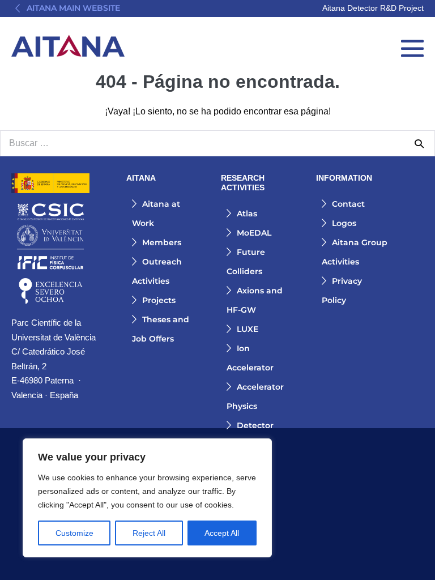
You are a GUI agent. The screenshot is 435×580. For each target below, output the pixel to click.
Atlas (247, 213)
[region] (147, 497)
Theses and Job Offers (160, 329)
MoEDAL (254, 233)
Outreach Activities (157, 271)
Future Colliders (246, 261)
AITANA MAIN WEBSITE (73, 8)
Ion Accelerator (250, 358)
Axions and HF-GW (255, 300)
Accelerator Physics (255, 396)
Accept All (221, 533)
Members (161, 242)
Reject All (149, 533)
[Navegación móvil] (412, 48)
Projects (159, 300)
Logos (344, 223)
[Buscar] (419, 143)
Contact (348, 204)
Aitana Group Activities (354, 252)
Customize (74, 533)
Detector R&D (250, 435)
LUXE (247, 329)
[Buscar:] (217, 143)
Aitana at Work (156, 213)
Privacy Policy (342, 290)
